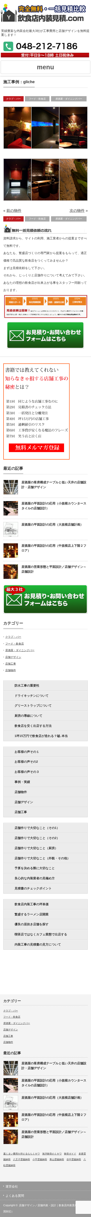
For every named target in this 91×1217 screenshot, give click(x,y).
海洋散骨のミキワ (52, 1153)
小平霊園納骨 (39, 1159)
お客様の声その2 (26, 761)
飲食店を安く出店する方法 (33, 726)
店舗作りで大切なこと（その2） (37, 838)
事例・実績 (22, 782)
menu (45, 67)
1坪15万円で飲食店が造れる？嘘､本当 (41, 736)
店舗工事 (10, 663)
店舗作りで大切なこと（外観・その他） (42, 858)
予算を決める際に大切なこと (35, 868)
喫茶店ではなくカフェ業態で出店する (41, 934)
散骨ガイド (70, 1153)
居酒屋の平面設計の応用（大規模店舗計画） (52, 524)
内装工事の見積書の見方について (38, 944)
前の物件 (13, 211)
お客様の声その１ (27, 751)
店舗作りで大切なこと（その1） (37, 828)
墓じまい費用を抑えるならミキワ (21, 1153)
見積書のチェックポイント (33, 888)
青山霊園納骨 (56, 1159)
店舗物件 (10, 670)
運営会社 (12, 1186)
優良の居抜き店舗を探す (32, 924)
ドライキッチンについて (32, 695)
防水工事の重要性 (27, 685)
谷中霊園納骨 (73, 1159)
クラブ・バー (13, 98)
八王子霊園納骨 (21, 1159)
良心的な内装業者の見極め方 (35, 878)
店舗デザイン (13, 657)
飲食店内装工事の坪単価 (32, 904)
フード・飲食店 (37, 98)
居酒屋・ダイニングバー (68, 98)
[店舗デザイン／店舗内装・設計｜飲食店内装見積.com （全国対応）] (45, 15)
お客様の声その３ (27, 771)
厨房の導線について (28, 715)
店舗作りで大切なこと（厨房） (36, 848)
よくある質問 (15, 1195)
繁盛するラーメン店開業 (32, 914)
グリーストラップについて (33, 705)
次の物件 (77, 211)
